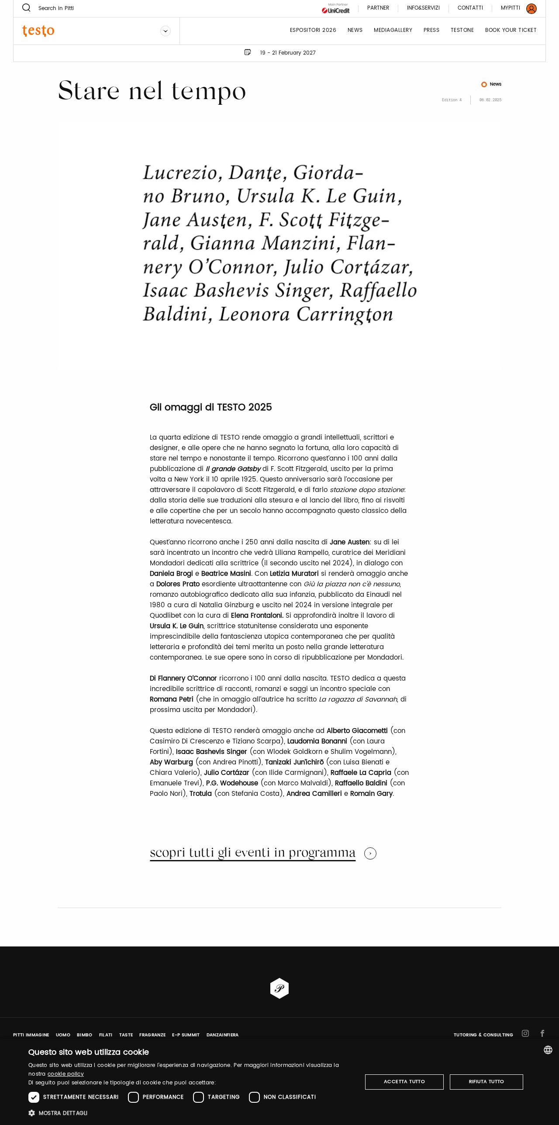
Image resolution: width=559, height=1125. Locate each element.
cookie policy (66, 1074)
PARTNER (378, 8)
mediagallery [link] (393, 30)
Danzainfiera (223, 1035)
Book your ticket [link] (511, 30)
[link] (513, 8)
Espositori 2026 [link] (313, 30)
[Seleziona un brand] (165, 31)
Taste (126, 1035)
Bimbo (85, 1035)
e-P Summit (186, 1035)
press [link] (432, 30)
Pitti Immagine (31, 1035)
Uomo (63, 1035)
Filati (106, 1035)
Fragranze (152, 1035)
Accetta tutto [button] (404, 1082)
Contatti (470, 8)
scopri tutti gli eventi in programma (252, 853)
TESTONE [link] (462, 30)
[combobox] (548, 1050)
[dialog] (279, 1082)
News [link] (355, 30)
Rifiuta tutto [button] (486, 1082)
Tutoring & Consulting (483, 1035)
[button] (190, 1113)
